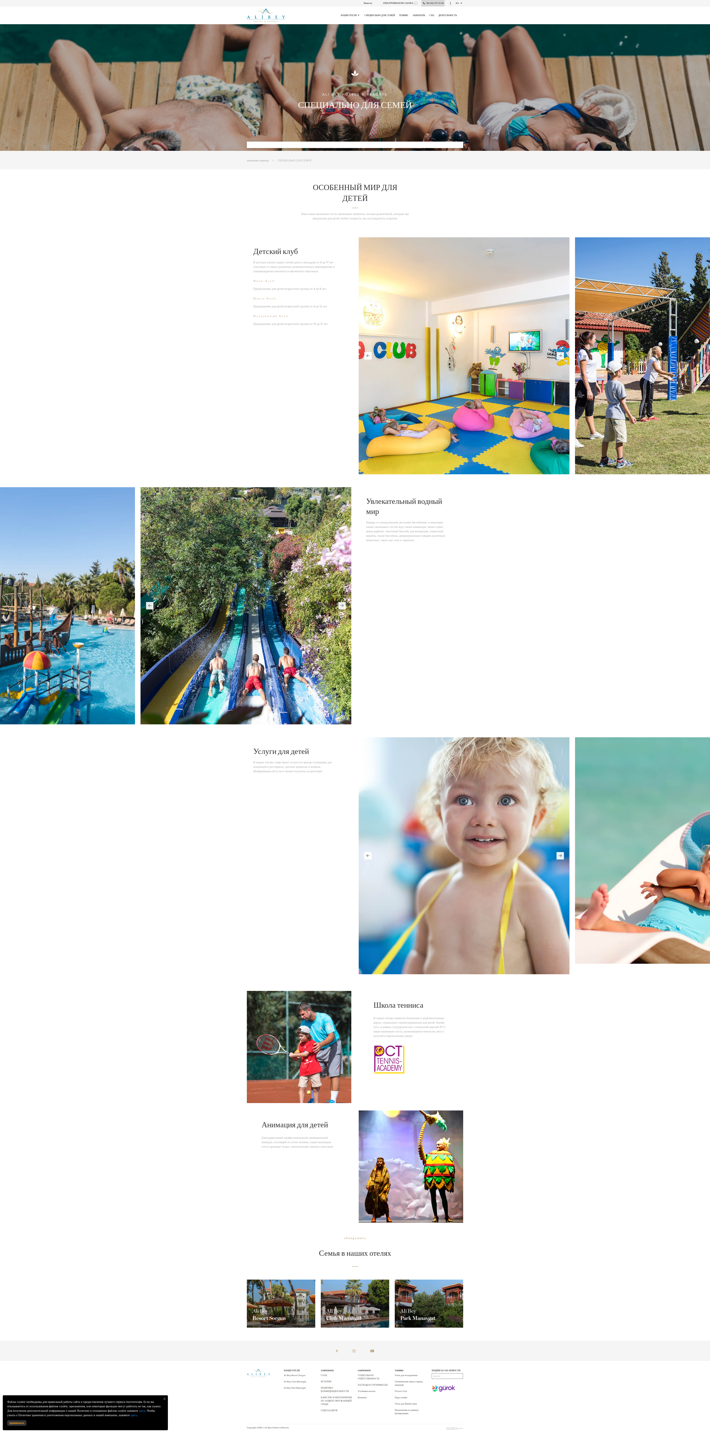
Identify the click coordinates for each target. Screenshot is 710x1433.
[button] (368, 355)
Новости (368, 3)
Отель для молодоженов (406, 1375)
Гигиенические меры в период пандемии (409, 1383)
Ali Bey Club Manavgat (295, 1381)
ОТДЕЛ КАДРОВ (329, 1410)
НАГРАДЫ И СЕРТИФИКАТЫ (373, 1385)
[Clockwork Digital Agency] (455, 1428)
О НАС (324, 1375)
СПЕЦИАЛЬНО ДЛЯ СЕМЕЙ (379, 15)
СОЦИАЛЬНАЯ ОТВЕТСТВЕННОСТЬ (368, 1377)
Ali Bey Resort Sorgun (295, 1375)
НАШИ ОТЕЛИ (349, 15)
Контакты (362, 1397)
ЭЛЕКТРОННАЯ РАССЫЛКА (398, 3)
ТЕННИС (404, 15)
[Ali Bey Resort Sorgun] (281, 1303)
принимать (16, 1423)
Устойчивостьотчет (367, 1391)
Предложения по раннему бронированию (407, 1412)
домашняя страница (258, 160)
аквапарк (419, 15)
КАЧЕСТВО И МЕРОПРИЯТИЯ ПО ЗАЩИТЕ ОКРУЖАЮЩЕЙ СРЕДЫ (336, 1400)
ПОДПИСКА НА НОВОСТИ (446, 1370)
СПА (431, 15)
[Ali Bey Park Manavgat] (429, 1303)
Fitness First (401, 1391)
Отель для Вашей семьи (406, 1404)
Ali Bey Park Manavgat (295, 1388)
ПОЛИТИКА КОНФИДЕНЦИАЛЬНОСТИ (335, 1390)
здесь (142, 1411)
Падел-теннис (401, 1397)
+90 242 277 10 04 (435, 3)
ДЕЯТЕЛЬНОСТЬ (447, 15)
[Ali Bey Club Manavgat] (355, 1303)
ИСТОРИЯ (326, 1381)
